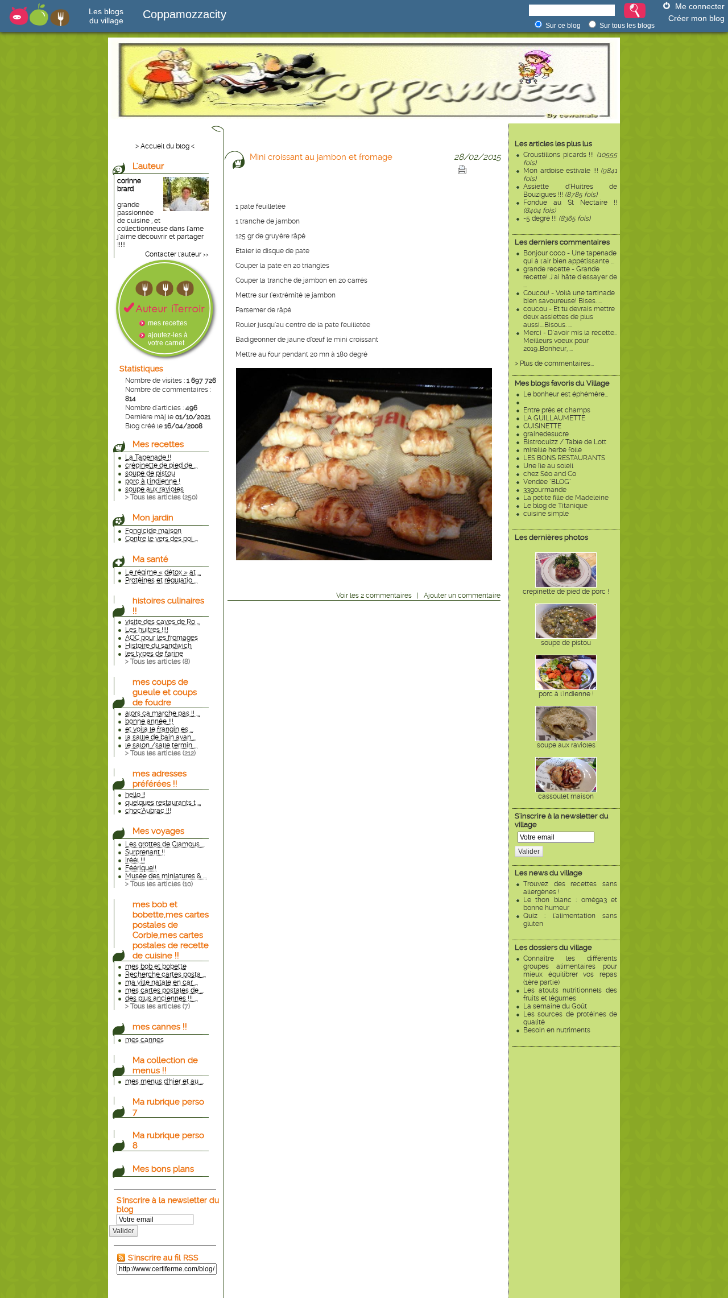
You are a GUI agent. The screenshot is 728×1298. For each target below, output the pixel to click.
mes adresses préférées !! (160, 778)
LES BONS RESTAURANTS (564, 458)
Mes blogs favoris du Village (562, 383)
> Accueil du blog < (165, 146)
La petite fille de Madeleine (566, 498)
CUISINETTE (542, 426)
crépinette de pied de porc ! (566, 592)
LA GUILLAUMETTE (554, 418)
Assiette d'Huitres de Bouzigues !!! (570, 191)
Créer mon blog (696, 18)
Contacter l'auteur (173, 254)
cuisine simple (546, 514)
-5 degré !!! (556, 218)
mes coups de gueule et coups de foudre (165, 692)
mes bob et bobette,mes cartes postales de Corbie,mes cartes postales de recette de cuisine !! (171, 930)
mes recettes (167, 323)
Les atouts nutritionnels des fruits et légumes (570, 994)
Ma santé (150, 559)
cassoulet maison (566, 796)
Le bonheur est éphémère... (565, 394)
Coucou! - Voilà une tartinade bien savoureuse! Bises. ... (569, 297)
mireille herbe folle (552, 450)
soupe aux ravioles (566, 745)
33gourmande (544, 490)
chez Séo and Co (549, 474)
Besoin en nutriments (556, 1030)
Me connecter (700, 6)
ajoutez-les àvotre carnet (168, 339)
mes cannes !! (160, 1027)
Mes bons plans (163, 1169)
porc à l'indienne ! (566, 694)
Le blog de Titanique (555, 506)
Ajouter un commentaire (462, 596)
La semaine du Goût (555, 1006)
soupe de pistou (566, 643)
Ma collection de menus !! (165, 1065)
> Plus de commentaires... (554, 363)
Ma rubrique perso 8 (168, 1140)
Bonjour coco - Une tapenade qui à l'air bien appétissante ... (570, 257)
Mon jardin (153, 517)
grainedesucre (546, 434)
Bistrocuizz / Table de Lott (564, 442)
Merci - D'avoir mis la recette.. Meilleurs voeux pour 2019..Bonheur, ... (570, 341)
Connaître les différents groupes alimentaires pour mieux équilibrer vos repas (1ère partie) (570, 970)
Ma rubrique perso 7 (168, 1107)
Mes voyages (158, 831)
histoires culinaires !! (168, 606)
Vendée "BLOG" (547, 482)
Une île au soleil (548, 466)
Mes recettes (158, 444)
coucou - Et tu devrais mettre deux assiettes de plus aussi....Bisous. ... (569, 317)
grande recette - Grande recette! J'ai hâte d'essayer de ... (570, 277)
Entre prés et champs (556, 410)
